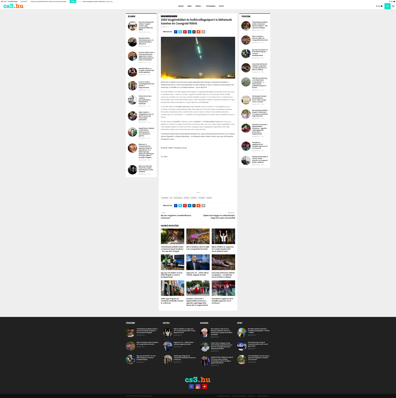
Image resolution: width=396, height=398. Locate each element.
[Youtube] (382, 6)
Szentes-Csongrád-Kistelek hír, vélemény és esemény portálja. (48, 1)
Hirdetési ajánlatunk (263, 396)
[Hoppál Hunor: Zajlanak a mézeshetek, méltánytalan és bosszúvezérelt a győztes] (132, 132)
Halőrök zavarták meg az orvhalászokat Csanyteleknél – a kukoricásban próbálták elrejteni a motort (259, 83)
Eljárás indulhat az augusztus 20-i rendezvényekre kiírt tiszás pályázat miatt (223, 249)
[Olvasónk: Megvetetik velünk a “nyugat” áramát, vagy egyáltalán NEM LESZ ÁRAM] (132, 25)
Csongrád (168, 16)
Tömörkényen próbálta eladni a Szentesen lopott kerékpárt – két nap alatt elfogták (172, 249)
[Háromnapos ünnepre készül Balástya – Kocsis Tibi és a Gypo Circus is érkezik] (246, 99)
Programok (210, 6)
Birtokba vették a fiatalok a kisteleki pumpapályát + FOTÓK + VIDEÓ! (258, 331)
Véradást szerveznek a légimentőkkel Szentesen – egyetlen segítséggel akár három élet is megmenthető (197, 302)
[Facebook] (377, 6)
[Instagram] (379, 6)
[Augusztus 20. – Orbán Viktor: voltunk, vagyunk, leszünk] (167, 346)
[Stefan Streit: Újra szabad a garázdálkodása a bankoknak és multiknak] (132, 99)
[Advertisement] (198, 178)
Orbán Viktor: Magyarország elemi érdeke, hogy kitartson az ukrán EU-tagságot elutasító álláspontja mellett (221, 346)
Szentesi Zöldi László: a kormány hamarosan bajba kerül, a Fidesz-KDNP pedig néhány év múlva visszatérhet (146, 56)
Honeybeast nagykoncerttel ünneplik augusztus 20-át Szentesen (222, 300)
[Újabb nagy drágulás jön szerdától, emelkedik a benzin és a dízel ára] (167, 359)
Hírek (189, 6)
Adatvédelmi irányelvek (223, 396)
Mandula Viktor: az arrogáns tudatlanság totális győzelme (146, 70)
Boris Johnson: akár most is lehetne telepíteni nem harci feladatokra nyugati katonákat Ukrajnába (221, 332)
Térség (198, 6)
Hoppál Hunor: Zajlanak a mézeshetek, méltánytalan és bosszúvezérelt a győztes (146, 132)
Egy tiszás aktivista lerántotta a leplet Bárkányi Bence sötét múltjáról (146, 169)
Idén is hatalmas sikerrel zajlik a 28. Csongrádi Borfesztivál (197, 248)
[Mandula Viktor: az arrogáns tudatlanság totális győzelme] (132, 72)
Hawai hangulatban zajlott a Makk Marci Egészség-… (97, 2)
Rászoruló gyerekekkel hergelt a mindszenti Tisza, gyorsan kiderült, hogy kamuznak (260, 113)
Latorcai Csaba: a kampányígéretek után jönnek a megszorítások (146, 85)
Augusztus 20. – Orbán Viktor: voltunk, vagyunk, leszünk (197, 273)
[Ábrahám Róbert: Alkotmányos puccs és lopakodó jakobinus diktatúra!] (132, 42)
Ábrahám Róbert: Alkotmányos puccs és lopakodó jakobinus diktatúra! (146, 41)
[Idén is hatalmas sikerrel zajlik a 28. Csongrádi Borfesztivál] (246, 40)
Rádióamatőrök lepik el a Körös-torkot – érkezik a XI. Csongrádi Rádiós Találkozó (260, 159)
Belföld (163, 16)
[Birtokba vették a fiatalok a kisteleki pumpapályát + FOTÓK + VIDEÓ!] (241, 332)
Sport (221, 6)
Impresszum (251, 396)
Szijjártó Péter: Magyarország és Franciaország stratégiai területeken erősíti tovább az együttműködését (222, 360)
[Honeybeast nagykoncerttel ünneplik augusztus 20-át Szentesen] (246, 146)
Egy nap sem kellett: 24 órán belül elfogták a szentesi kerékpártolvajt (171, 275)
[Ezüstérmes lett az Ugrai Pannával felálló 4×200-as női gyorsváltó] (241, 346)
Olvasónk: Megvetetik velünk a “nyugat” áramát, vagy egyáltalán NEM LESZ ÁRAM (146, 26)
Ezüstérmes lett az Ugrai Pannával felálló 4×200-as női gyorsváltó (258, 344)
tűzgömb (201, 197)
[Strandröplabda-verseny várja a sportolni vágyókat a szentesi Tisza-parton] (241, 359)
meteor (186, 197)
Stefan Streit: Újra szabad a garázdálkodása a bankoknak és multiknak (145, 100)
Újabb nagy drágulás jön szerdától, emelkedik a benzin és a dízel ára (172, 300)
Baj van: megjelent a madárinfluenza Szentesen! (176, 217)
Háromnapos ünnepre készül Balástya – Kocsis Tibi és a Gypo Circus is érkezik (259, 99)
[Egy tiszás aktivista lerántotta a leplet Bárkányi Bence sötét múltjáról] (132, 169)
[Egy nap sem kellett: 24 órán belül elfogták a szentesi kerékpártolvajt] (246, 53)
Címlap (181, 6)
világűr (209, 197)
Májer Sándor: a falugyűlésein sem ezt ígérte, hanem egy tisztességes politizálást (146, 116)
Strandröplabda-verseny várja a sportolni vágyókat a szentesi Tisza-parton (258, 358)
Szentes (174, 16)
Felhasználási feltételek (239, 396)
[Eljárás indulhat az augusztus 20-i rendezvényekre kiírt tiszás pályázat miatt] (167, 332)
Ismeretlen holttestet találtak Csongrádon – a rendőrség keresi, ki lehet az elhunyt (223, 275)
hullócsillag (178, 197)
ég (171, 197)
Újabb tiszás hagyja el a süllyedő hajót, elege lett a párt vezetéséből (219, 217)
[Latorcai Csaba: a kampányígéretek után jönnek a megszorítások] (132, 85)
